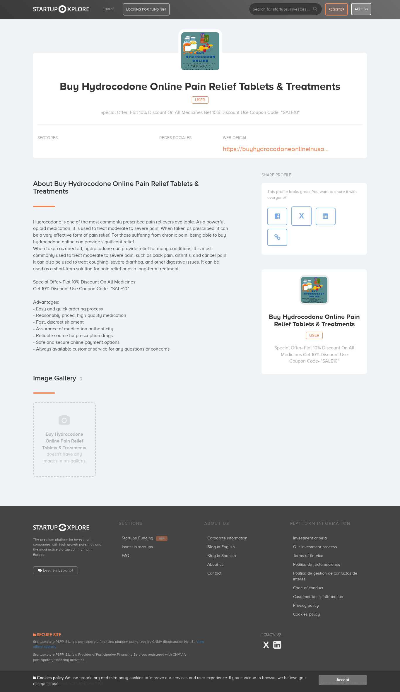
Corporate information (227, 538)
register (336, 9)
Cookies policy (306, 614)
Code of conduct (308, 588)
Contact (214, 573)
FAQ (125, 555)
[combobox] (285, 9)
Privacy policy (306, 605)
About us (215, 564)
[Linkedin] (277, 645)
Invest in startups (137, 547)
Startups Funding (143, 538)
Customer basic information (318, 596)
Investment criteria (310, 538)
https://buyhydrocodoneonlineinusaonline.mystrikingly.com (276, 149)
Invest (108, 8)
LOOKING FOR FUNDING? (146, 9)
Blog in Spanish (221, 555)
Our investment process (315, 547)
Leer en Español (58, 570)
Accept (342, 679)
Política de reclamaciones (316, 564)
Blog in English (221, 547)
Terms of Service (308, 555)
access (361, 9)
